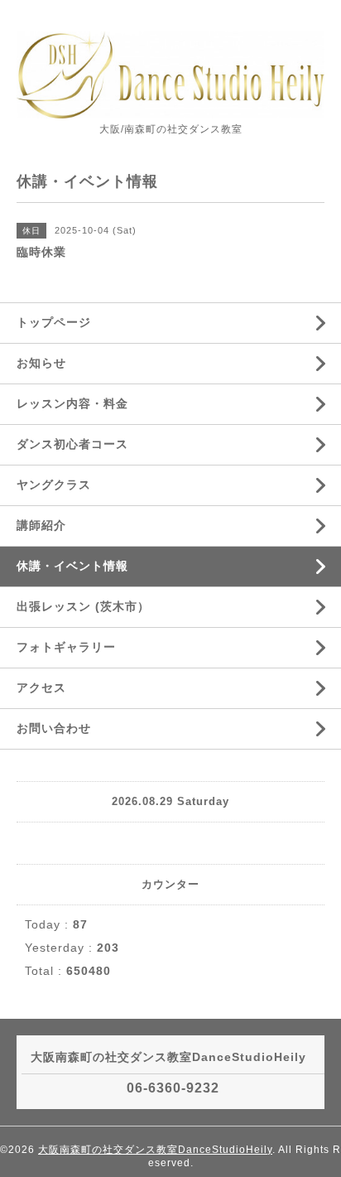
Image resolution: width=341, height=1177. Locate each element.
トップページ (54, 322)
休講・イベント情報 (72, 565)
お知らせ (41, 362)
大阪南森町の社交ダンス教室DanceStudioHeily (155, 1149)
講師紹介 (41, 525)
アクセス (41, 687)
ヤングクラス (54, 484)
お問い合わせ (54, 728)
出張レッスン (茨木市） (83, 606)
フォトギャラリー (66, 647)
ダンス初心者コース (72, 444)
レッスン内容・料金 (72, 403)
